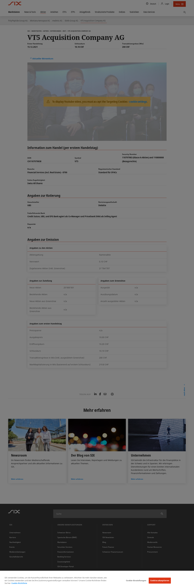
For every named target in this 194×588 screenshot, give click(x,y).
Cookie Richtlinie (19, 583)
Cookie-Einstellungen (136, 580)
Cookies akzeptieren (159, 580)
